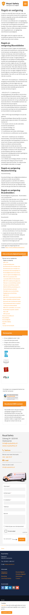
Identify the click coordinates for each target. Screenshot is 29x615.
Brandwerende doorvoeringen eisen (11, 266)
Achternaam (7, 493)
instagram (13, 587)
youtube (17, 587)
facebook (2, 587)
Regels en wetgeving (8, 260)
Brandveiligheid (6, 319)
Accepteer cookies (6, 612)
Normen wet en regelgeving (9, 258)
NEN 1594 (5, 262)
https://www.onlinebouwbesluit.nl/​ (14, 247)
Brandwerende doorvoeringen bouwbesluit (12, 268)
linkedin (10, 587)
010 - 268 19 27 (7, 457)
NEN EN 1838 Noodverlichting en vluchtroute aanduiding (12, 287)
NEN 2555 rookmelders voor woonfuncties (12, 307)
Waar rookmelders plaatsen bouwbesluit (12, 299)
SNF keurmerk (6, 313)
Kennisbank (19, 576)
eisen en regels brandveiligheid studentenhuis (12, 274)
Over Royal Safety (6, 578)
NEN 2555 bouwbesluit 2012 (10, 276)
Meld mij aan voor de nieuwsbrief (14, 526)
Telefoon (6, 506)
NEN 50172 (6, 295)
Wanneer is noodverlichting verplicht (11, 283)
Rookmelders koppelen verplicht (11, 309)
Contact (18, 578)
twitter (6, 587)
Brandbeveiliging (6, 321)
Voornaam (7, 486)
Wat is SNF (5, 311)
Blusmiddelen (5, 317)
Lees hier (3, 605)
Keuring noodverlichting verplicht (11, 285)
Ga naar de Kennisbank (8, 325)
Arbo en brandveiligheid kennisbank (14, 254)
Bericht (6, 513)
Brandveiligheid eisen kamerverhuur (11, 272)
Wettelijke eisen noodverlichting (10, 291)
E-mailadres (7, 500)
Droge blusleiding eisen (8, 264)
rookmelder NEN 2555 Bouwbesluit (11, 278)
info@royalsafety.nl (9, 443)
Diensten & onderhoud (4, 572)
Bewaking (4, 576)
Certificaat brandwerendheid (10, 305)
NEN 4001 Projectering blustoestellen (12, 297)
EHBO (4, 323)
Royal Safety (10, 3)
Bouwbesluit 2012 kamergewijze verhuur (12, 270)
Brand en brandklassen (8, 315)
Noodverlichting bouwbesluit (10, 289)
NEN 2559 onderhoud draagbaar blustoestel (12, 281)
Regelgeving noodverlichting (10, 293)
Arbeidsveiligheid (20, 574)
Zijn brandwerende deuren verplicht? (12, 303)
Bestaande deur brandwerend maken (12, 301)
